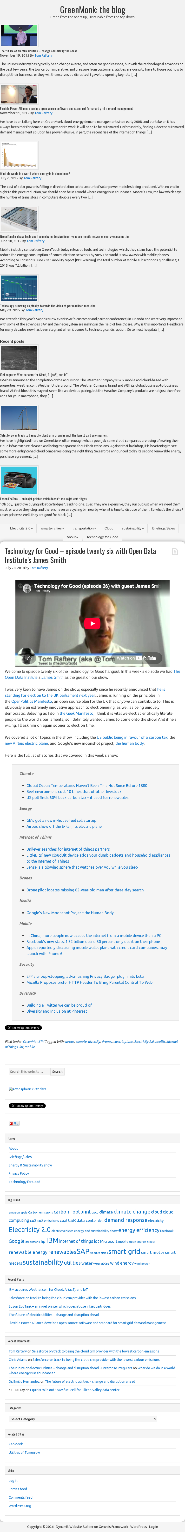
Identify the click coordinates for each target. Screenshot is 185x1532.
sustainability (131, 528)
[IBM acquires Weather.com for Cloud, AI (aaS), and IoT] (19, 369)
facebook (166, 1230)
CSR (72, 1220)
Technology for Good (102, 537)
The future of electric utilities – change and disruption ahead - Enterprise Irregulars (70, 1368)
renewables (62, 1252)
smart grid (124, 1251)
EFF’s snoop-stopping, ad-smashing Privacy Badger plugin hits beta (85, 976)
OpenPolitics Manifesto (31, 701)
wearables (101, 1263)
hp (43, 1241)
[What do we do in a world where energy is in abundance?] (19, 168)
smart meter (152, 1252)
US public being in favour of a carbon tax (132, 737)
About (71, 537)
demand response (125, 1220)
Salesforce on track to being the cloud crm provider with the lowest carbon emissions (54, 435)
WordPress (138, 1527)
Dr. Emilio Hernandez (24, 1381)
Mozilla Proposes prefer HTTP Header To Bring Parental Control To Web (89, 982)
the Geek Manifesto (76, 713)
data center (87, 1220)
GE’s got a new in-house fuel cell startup (61, 820)
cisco (95, 1212)
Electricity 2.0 (20, 528)
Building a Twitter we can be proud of (59, 1005)
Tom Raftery (18, 1351)
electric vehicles (62, 1230)
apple (24, 1212)
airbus (69, 1042)
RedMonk (16, 1444)
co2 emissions (48, 1221)
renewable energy (28, 1252)
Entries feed (18, 1489)
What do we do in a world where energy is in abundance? (35, 173)
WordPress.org (20, 1506)
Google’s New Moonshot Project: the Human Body (70, 913)
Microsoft (109, 1241)
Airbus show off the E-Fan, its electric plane (64, 826)
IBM (52, 1240)
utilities (72, 1263)
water (86, 1263)
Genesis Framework (113, 1527)
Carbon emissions (40, 1212)
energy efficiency (138, 1230)
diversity (94, 1042)
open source (137, 1241)
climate (81, 1042)
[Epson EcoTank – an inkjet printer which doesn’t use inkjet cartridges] (19, 494)
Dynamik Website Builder (74, 1527)
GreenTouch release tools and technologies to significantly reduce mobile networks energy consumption (64, 236)
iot (21, 1047)
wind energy (122, 1263)
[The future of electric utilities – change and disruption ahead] (19, 46)
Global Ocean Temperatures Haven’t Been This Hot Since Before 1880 (86, 785)
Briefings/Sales (163, 528)
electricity (156, 1221)
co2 (33, 1220)
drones (107, 1042)
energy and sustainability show (96, 1230)
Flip (15, 1123)
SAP (83, 1251)
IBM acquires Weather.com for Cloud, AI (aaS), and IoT (34, 374)
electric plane (123, 1042)
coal (63, 1220)
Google (17, 1241)
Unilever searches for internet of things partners (68, 849)
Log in (13, 1481)
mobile (30, 1047)
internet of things (76, 1241)
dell (101, 1221)
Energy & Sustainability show (30, 1165)
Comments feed (21, 1497)
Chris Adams (18, 1360)
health (160, 1042)
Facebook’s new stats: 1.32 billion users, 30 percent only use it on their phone (93, 941)
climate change (132, 1211)
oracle (151, 1241)
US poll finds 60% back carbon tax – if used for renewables (78, 797)
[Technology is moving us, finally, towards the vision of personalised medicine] (19, 301)
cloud (156, 1211)
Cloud (109, 528)
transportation (83, 528)
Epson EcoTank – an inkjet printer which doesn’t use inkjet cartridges (43, 498)
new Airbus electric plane (26, 743)
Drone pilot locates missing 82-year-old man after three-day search (85, 890)
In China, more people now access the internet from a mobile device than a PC (94, 935)
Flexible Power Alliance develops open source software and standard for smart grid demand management (66, 108)
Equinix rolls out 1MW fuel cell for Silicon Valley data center (74, 1390)
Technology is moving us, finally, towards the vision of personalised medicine (47, 305)
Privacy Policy (19, 1173)
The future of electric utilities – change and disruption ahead (39, 50)
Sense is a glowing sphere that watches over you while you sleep (82, 867)
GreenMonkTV (33, 1042)
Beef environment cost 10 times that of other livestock (74, 791)
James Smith (52, 677)
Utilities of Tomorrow (24, 1452)
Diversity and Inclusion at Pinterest (57, 1011)
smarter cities (51, 528)
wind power (142, 1263)
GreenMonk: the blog (92, 9)
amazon (14, 1212)
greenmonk (32, 1241)
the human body (129, 743)
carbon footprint (72, 1211)
